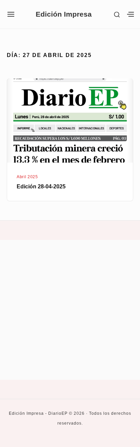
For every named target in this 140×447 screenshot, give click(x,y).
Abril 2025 (27, 176)
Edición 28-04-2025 (41, 186)
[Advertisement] (70, 310)
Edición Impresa (64, 14)
